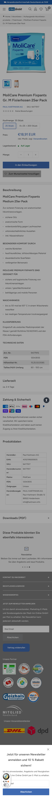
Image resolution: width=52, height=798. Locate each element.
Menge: (6, 154)
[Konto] (35, 9)
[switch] (6, 784)
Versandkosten (40, 139)
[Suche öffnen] (30, 9)
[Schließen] (48, 749)
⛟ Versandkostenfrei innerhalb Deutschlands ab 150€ (26, 2)
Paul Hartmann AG (13, 107)
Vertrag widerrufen (16, 647)
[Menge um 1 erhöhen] (36, 155)
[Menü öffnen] (4, 9)
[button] (46, 400)
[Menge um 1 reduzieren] (21, 155)
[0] (47, 9)
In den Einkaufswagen (26, 165)
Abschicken (26, 791)
